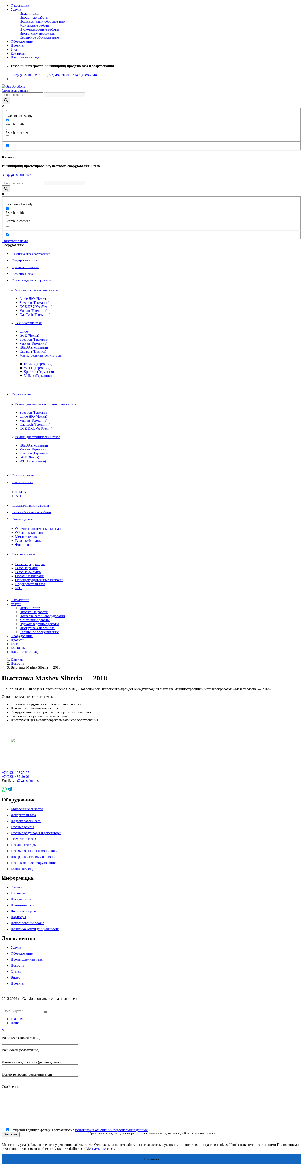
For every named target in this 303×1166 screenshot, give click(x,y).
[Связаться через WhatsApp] (4, 790)
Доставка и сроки (24, 911)
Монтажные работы (35, 25)
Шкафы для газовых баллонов (30, 505)
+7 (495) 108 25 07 (15, 772)
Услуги (16, 9)
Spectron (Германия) (34, 302)
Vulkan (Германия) (33, 310)
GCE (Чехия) (29, 335)
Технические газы (28, 323)
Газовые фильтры (28, 540)
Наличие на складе (23, 554)
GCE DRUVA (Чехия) (36, 306)
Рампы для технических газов (37, 437)
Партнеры (18, 917)
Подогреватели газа (24, 260)
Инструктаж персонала (37, 33)
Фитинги (22, 544)
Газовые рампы (22, 394)
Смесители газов (22, 482)
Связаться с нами (15, 90)
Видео (15, 977)
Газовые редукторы (30, 564)
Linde (24, 331)
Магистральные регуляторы (41, 355)
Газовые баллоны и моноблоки (31, 512)
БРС (18, 588)
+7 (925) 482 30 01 (55, 75)
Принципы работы (25, 905)
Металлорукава (26, 536)
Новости (17, 663)
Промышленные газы (27, 959)
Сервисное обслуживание (39, 37)
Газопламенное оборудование (31, 253)
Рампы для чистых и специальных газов (45, 404)
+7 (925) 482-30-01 (16, 776)
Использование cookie (27, 923)
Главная (17, 659)
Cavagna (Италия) (33, 351)
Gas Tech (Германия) (35, 314)
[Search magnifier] (6, 100)
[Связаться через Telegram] (9, 790)
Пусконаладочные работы (39, 29)
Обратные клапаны (29, 532)
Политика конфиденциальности (35, 929)
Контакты (18, 53)
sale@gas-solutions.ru (26, 75)
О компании (20, 5)
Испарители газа (22, 273)
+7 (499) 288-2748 (83, 75)
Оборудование (22, 953)
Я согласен (151, 1159)
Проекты (17, 45)
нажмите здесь (103, 1148)
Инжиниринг (30, 13)
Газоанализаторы (23, 475)
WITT (19, 496)
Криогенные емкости (25, 267)
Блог (14, 49)
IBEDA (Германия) (34, 347)
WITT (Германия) (37, 368)
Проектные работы (34, 17)
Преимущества (22, 899)
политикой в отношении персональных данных (111, 1130)
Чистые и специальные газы (36, 290)
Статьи (16, 971)
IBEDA (20, 492)
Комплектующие (22, 519)
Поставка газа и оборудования (42, 21)
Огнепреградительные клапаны (39, 528)
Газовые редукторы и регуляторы (33, 280)
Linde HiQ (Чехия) (33, 298)
